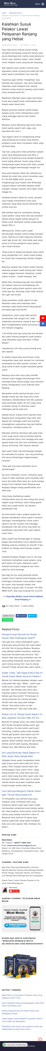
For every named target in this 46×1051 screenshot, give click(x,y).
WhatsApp (8, 620)
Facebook (22, 616)
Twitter (33, 616)
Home (4, 13)
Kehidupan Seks (15, 13)
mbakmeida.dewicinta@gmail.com (21, 845)
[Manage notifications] (40, 1039)
